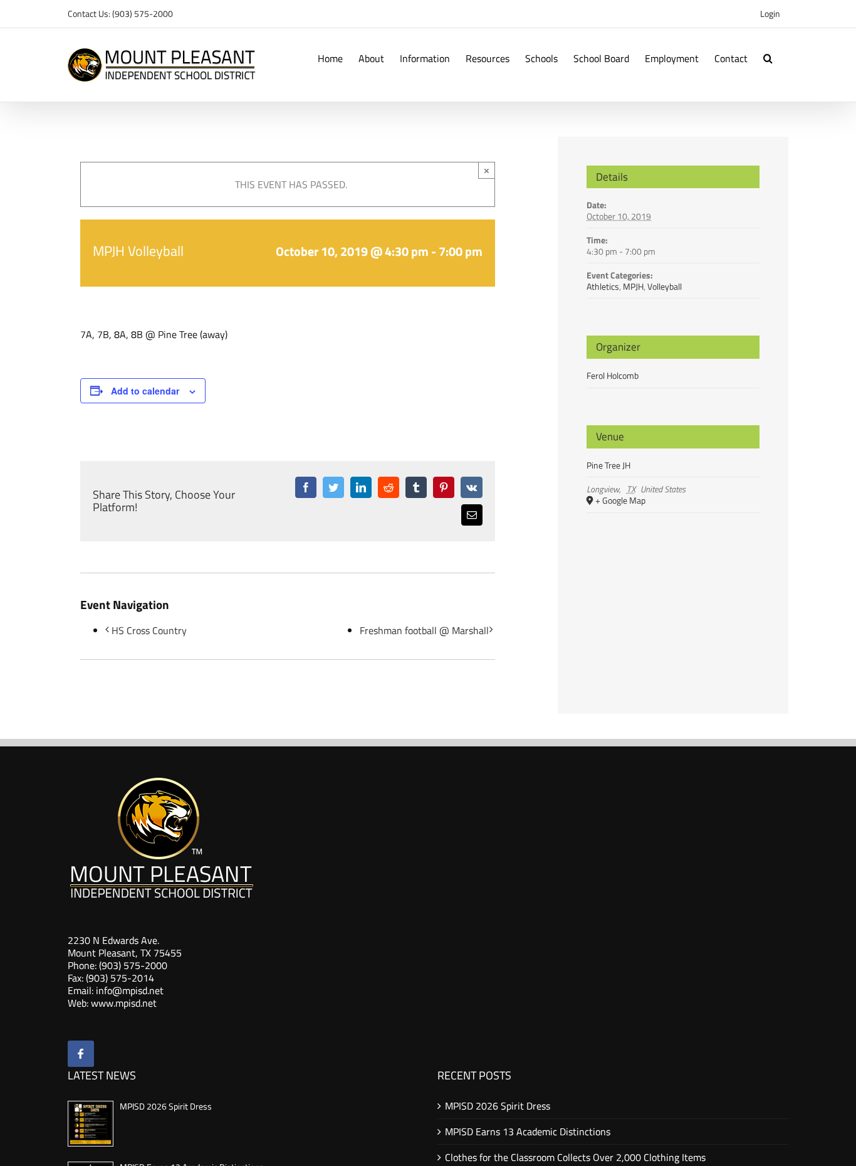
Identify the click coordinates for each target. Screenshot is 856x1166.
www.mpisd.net (124, 1002)
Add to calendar (145, 390)
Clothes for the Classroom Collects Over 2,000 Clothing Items (575, 1157)
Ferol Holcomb (613, 375)
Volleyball (664, 286)
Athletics (603, 286)
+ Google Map (620, 501)
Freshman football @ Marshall (424, 630)
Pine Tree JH (608, 465)
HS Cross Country (149, 630)
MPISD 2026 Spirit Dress (166, 1106)
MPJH (633, 286)
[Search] (768, 57)
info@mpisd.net (130, 990)
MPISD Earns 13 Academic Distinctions (527, 1131)
